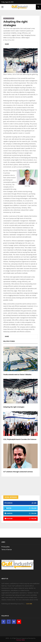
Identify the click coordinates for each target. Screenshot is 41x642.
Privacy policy (5, 547)
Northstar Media (20, 640)
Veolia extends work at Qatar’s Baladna (17, 375)
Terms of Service (6, 549)
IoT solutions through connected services (18, 472)
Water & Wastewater (9, 18)
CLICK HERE (29, 603)
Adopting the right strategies (15, 23)
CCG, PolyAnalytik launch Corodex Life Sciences (19, 439)
